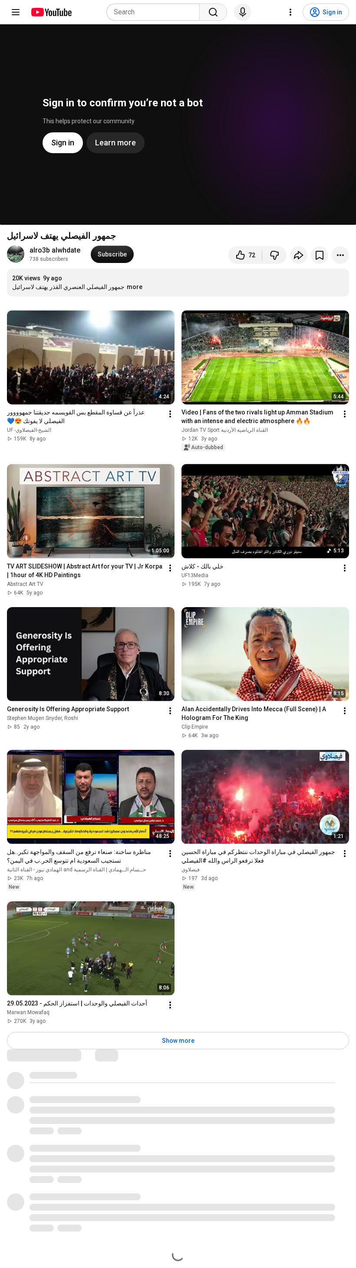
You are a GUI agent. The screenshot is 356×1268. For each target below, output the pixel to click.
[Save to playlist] (319, 255)
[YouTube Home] (51, 12)
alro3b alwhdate (55, 250)
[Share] (298, 255)
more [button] (134, 286)
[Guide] (15, 12)
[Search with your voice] (242, 12)
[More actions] (340, 255)
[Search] (213, 12)
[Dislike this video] (274, 255)
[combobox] (156, 12)
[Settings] (290, 12)
